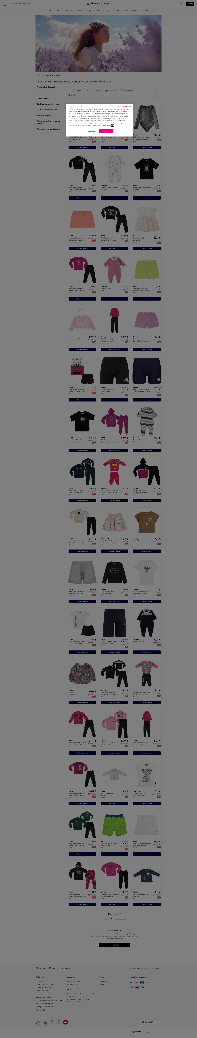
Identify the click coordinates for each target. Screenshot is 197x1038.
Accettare (106, 131)
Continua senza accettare (124, 106)
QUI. (112, 125)
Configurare (91, 131)
